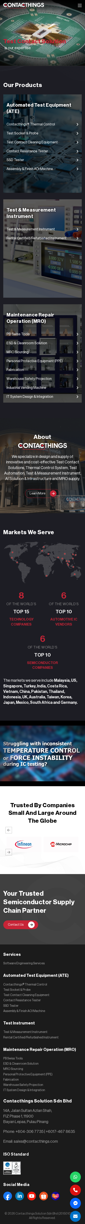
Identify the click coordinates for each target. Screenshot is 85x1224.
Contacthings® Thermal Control (25, 984)
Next (8, 852)
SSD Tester (11, 1005)
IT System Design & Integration (24, 1090)
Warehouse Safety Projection (23, 1085)
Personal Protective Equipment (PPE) (28, 1074)
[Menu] (80, 5)
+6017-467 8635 (60, 1132)
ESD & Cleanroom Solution (21, 1063)
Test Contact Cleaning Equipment (26, 995)
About (42, 437)
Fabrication (11, 1079)
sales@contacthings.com (36, 1141)
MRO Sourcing (13, 1069)
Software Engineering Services (24, 963)
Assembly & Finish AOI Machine (24, 1011)
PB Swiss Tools (13, 1058)
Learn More (37, 493)
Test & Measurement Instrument (25, 1032)
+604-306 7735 (29, 1132)
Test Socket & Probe (17, 989)
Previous (8, 830)
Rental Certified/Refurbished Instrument (31, 1037)
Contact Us (16, 924)
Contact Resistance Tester (22, 1000)
